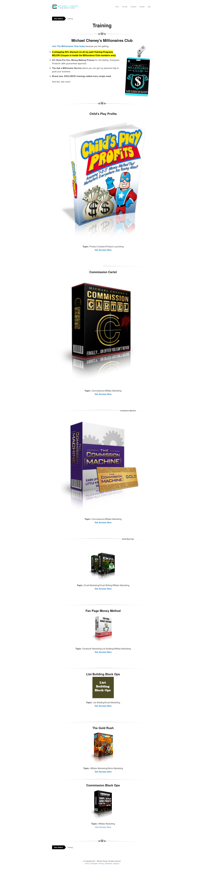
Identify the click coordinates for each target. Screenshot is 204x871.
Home (117, 7)
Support (116, 863)
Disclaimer (108, 863)
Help (149, 7)
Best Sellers (58, 19)
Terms (87, 863)
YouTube (124, 7)
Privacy (101, 863)
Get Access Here (103, 249)
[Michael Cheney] (65, 6)
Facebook (133, 7)
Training (70, 19)
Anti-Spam (94, 863)
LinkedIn (142, 7)
